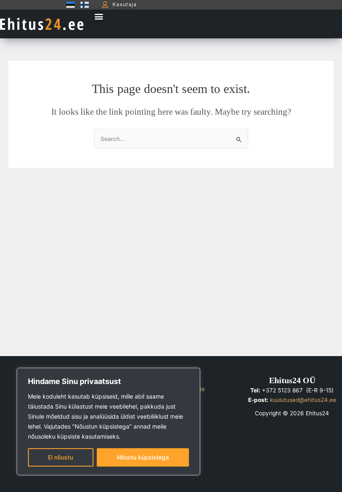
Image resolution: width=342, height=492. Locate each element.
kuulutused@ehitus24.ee (303, 400)
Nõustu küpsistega (143, 457)
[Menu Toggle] (228, 24)
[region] (108, 421)
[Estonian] (68, 4)
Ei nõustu (60, 457)
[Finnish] (82, 4)
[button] (99, 16)
